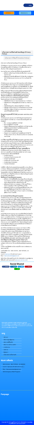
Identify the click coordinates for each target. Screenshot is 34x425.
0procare (7, 254)
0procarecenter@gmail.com (11, 255)
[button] (28, 5)
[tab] (17, 53)
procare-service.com (21, 260)
